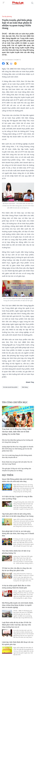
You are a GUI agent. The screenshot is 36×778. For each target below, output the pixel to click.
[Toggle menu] (4, 3)
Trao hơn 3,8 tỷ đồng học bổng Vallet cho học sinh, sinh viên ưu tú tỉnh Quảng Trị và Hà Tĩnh (16, 431)
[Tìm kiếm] (32, 3)
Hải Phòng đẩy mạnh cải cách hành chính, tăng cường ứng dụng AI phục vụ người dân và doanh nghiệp (17, 605)
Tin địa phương (7, 16)
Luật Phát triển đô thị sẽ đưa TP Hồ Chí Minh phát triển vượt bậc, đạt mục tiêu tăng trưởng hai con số (16, 624)
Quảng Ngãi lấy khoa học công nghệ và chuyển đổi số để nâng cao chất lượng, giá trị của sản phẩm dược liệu (17, 449)
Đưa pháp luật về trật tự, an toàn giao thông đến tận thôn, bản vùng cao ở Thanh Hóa (18, 533)
